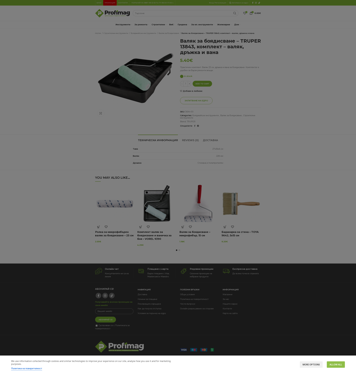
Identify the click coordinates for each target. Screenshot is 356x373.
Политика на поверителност (26, 368)
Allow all (336, 364)
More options (311, 364)
